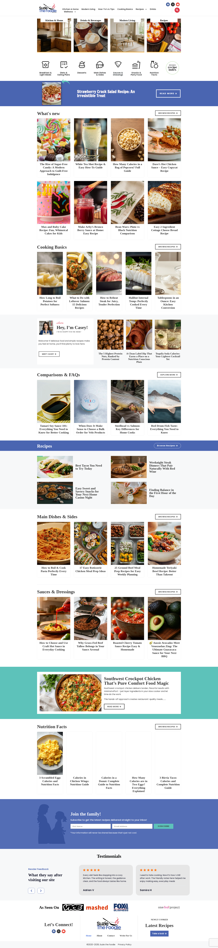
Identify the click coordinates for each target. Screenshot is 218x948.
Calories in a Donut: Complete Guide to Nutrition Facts (109, 782)
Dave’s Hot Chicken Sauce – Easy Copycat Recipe (164, 167)
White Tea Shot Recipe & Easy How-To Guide (90, 166)
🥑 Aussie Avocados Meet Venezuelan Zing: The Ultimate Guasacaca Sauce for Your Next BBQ (164, 649)
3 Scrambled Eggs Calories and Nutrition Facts (50, 781)
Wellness (68, 11)
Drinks (153, 9)
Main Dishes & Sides (100, 73)
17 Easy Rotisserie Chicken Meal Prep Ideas (90, 569)
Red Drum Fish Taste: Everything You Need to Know (164, 429)
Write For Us (126, 935)
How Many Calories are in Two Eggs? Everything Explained (138, 784)
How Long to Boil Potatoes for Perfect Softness (50, 301)
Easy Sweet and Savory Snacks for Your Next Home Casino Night (87, 493)
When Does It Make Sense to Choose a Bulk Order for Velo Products (90, 429)
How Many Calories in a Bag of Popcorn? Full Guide (127, 167)
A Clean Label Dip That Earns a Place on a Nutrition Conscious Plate (139, 357)
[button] (31, 891)
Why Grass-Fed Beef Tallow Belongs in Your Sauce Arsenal (90, 646)
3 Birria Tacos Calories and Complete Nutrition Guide (168, 782)
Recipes (140, 9)
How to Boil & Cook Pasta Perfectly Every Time (53, 571)
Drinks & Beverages (90, 20)
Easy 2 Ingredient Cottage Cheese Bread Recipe (164, 230)
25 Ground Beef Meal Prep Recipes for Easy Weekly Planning (127, 571)
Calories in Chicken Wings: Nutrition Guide (79, 781)
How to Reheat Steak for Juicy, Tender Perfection (109, 301)
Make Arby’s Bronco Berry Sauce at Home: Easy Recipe (90, 230)
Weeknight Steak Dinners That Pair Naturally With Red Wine (162, 467)
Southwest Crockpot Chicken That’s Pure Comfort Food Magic (136, 681)
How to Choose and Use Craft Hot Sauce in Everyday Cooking (53, 646)
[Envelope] (178, 4)
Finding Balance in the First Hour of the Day (162, 493)
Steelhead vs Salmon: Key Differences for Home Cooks (127, 429)
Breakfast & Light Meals (45, 73)
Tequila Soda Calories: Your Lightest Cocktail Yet (167, 356)
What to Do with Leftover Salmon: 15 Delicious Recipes (79, 302)
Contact (111, 935)
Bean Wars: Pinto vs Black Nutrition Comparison (127, 230)
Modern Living (88, 9)
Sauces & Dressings (118, 73)
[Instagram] (173, 4)
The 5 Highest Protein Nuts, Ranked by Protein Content (110, 356)
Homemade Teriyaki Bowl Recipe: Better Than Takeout (164, 571)
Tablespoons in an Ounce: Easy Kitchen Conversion (168, 302)
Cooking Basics (125, 9)
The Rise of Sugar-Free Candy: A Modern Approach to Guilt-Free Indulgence (54, 169)
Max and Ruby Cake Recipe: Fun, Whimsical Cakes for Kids (53, 230)
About (99, 935)
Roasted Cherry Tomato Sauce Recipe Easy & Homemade (127, 646)
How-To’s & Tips (106, 9)
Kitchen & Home (70, 9)
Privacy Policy (124, 944)
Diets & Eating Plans (64, 73)
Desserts (81, 72)
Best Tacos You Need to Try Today (88, 467)
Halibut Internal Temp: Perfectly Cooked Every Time (138, 302)
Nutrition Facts (154, 73)
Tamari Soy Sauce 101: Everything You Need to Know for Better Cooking (53, 429)
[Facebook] (168, 4)
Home (88, 935)
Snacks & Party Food (136, 73)
